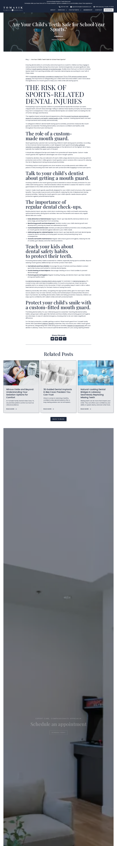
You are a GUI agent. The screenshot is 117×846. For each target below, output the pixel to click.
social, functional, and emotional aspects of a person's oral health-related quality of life (57, 117)
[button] (62, 10)
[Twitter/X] (64, 338)
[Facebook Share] (52, 338)
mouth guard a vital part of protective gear (46, 69)
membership (88, 10)
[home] (13, 8)
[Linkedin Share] (56, 338)
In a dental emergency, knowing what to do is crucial (43, 281)
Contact (98, 10)
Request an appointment (76, 326)
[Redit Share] (60, 338)
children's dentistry (48, 324)
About (52, 10)
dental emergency (79, 281)
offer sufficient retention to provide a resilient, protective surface (55, 146)
